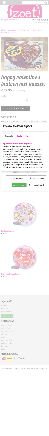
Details (19, 136)
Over (27, 136)
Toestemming (9, 136)
